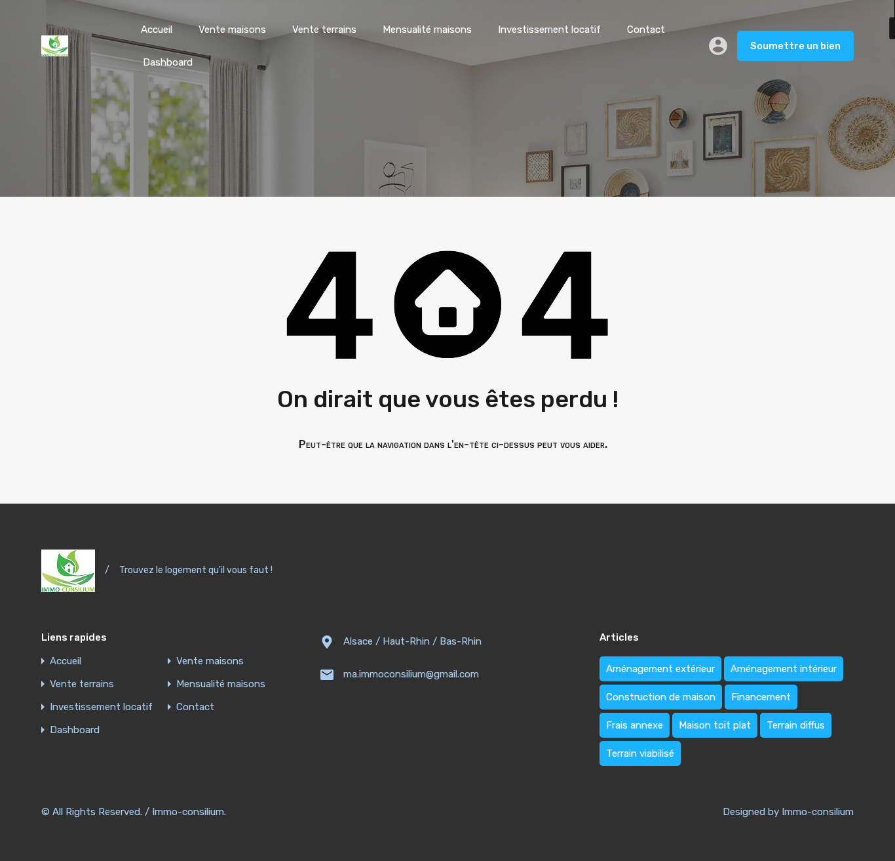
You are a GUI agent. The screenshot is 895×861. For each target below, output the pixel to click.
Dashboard (168, 62)
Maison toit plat (715, 725)
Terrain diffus (796, 725)
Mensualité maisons (427, 29)
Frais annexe (634, 725)
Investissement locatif (549, 29)
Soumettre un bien (795, 46)
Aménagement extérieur (660, 669)
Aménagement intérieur (784, 669)
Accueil (156, 29)
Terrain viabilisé (640, 753)
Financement (761, 697)
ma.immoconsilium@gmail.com (411, 674)
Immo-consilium (818, 812)
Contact (646, 29)
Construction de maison (660, 697)
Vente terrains (324, 29)
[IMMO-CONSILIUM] (54, 50)
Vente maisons (232, 29)
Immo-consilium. (189, 812)
